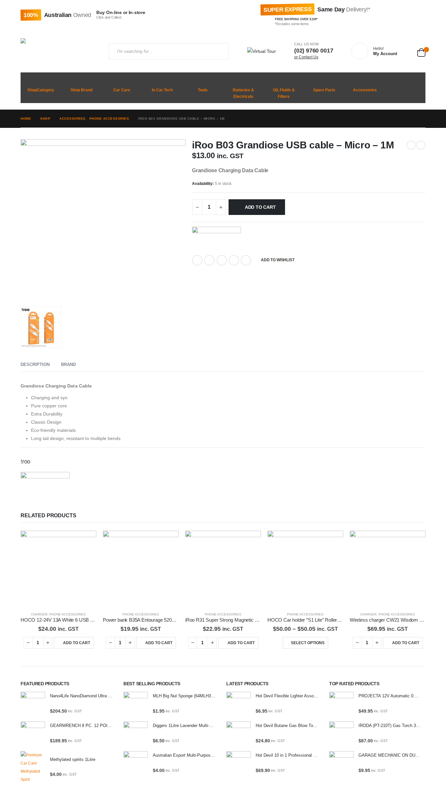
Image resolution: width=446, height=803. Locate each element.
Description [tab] (35, 364)
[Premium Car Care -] (60, 51)
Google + (234, 260)
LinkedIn (221, 260)
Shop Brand (81, 90)
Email (246, 260)
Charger (39, 614)
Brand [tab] (68, 364)
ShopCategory (40, 90)
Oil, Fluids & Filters (284, 93)
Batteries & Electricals (243, 93)
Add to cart (260, 207)
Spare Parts (324, 90)
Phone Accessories (67, 614)
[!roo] (216, 238)
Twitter (209, 260)
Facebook (197, 260)
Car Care (121, 90)
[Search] (218, 51)
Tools (203, 90)
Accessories (365, 90)
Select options (308, 643)
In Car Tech (162, 90)
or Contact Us (306, 57)
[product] (58, 568)
